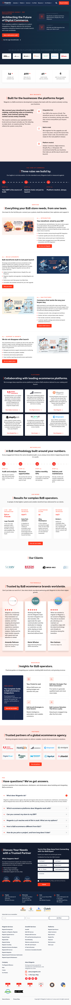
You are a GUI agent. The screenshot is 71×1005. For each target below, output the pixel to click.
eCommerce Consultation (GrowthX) (33, 949)
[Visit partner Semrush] (23, 909)
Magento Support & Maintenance (9, 957)
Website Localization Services (32, 942)
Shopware (50, 939)
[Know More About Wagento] (6, 3)
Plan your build (8, 286)
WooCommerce (51, 942)
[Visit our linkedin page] (32, 978)
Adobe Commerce (52, 932)
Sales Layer (50, 944)
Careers (4, 970)
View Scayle (34, 433)
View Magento (57, 410)
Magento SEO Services (7, 949)
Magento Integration (6, 952)
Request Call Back (64, 3)
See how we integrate (44, 246)
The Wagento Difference (7, 965)
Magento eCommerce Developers (9, 947)
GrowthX (27, 929)
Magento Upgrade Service (8, 934)
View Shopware (57, 433)
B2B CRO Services (29, 932)
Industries (15, 3)
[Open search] (56, 3)
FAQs (3, 967)
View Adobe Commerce (11, 410)
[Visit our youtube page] (36, 978)
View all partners (35, 764)
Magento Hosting (6, 942)
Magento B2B (5, 939)
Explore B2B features (44, 325)
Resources (40, 3)
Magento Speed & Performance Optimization (12, 954)
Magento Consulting (6, 944)
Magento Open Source (53, 929)
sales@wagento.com (34, 971)
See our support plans (10, 361)
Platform (22, 3)
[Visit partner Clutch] (47, 909)
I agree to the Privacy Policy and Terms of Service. (52, 880)
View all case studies (35, 543)
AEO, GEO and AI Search (30, 944)
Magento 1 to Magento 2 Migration (9, 932)
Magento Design (5, 937)
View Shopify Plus (12, 433)
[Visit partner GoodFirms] (38, 909)
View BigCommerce (34, 410)
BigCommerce (51, 934)
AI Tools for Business (29, 947)
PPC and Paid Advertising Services (33, 937)
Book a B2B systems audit (11, 35)
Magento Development (7, 929)
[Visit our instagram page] (29, 978)
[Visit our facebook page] (26, 978)
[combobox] (40, 869)
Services (28, 3)
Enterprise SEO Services (30, 934)
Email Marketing (29, 939)
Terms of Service (6, 999)
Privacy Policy (16, 999)
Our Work (34, 3)
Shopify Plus (51, 937)
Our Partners (48, 3)
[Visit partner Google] (30, 909)
